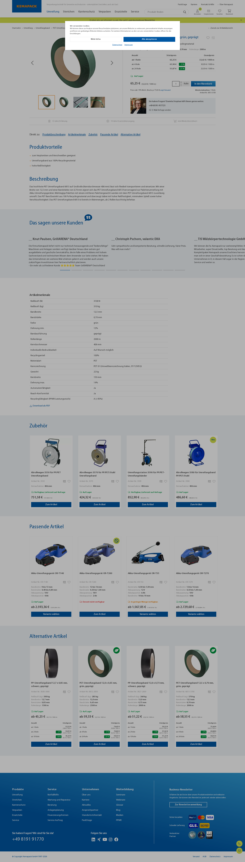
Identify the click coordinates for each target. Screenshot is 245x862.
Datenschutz (117, 45)
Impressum (129, 45)
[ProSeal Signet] (9, 853)
